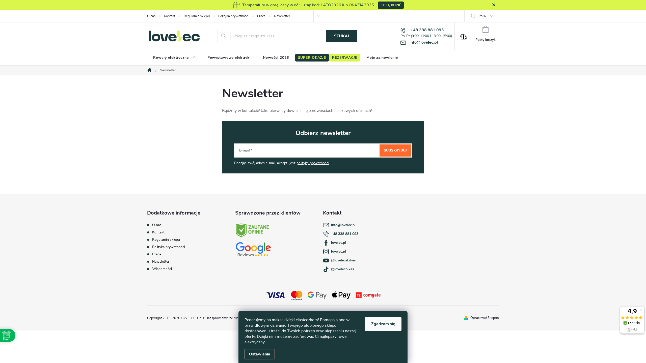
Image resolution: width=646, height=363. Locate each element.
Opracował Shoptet (484, 318)
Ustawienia (259, 354)
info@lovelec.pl (343, 225)
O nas (151, 16)
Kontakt (169, 16)
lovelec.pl (338, 242)
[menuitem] (174, 58)
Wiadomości (162, 268)
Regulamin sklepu (197, 16)
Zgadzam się (383, 324)
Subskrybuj (395, 150)
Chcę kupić (391, 5)
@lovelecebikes (343, 260)
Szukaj (341, 36)
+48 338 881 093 (344, 233)
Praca (261, 16)
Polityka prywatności (233, 16)
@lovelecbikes (342, 269)
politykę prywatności (313, 163)
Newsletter (282, 16)
